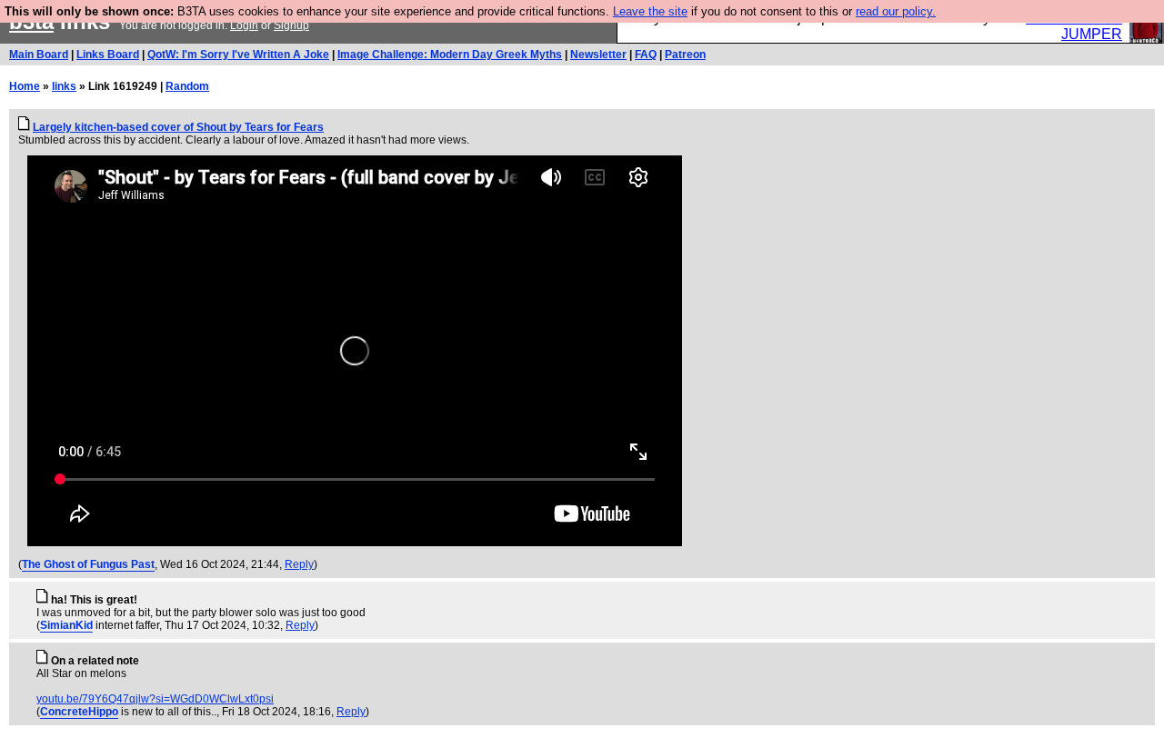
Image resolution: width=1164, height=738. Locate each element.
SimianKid (66, 625)
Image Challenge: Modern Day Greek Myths (449, 54)
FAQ (646, 54)
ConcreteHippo (79, 711)
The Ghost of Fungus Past (88, 564)
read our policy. (896, 11)
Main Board (38, 54)
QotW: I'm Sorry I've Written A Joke (238, 54)
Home (24, 86)
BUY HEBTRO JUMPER (1074, 26)
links (64, 86)
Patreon (685, 54)
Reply (299, 564)
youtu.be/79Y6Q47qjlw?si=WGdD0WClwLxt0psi (155, 699)
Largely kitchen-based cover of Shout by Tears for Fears (178, 127)
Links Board (107, 54)
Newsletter (598, 54)
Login (244, 25)
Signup (291, 25)
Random (187, 86)
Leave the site (650, 11)
